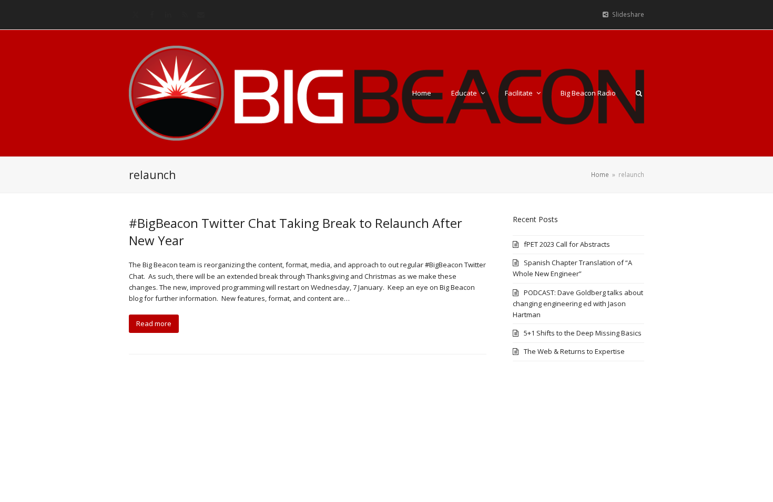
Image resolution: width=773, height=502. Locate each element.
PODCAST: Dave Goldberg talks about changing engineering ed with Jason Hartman (578, 303)
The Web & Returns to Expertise (574, 351)
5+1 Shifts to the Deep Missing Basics (583, 333)
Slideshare (628, 14)
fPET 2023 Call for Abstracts (567, 244)
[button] (639, 93)
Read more (153, 323)
